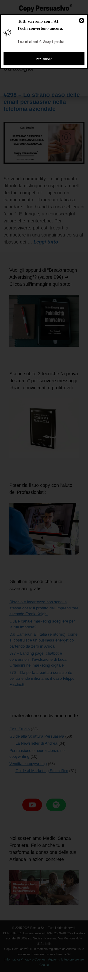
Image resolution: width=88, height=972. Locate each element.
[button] (81, 20)
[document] (44, 486)
